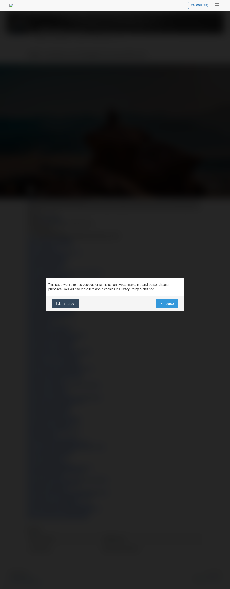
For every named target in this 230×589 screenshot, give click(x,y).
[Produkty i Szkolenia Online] (11, 5)
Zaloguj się (199, 5)
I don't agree (65, 303)
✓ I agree (167, 303)
